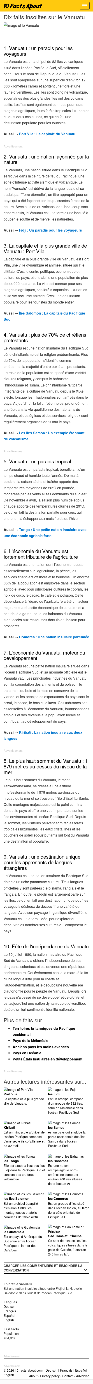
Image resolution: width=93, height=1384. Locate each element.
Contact (67, 1376)
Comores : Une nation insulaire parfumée (54, 636)
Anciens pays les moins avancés (41, 1046)
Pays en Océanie (27, 1052)
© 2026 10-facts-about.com (23, 1370)
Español (9, 1315)
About (33, 1376)
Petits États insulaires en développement (47, 1059)
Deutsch (9, 1306)
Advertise (82, 1376)
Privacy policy (50, 1376)
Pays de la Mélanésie (30, 1040)
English (9, 1320)
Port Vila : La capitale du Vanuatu (47, 133)
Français (10, 1311)
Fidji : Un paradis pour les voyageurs (50, 230)
